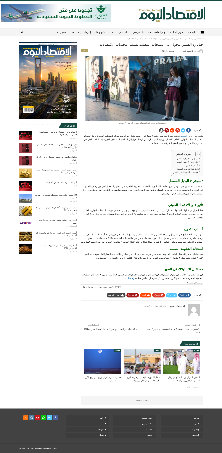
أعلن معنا (195, 435)
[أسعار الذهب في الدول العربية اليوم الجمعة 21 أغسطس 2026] (25, 236)
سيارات (101, 435)
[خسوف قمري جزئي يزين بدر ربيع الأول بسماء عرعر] (102, 361)
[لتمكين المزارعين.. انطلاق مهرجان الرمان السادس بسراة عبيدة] (181, 361)
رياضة (102, 418)
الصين (184, 136)
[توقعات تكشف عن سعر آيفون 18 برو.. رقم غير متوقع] (25, 160)
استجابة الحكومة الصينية (187, 169)
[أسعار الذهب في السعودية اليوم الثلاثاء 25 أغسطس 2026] (25, 249)
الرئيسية (191, 32)
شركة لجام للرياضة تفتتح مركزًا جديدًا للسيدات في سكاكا (111, 329)
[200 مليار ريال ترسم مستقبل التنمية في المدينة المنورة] (25, 198)
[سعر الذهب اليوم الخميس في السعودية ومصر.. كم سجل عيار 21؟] (25, 173)
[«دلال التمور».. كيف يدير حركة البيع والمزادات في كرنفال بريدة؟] (142, 361)
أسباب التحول (192, 165)
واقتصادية (129, 278)
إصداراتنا (195, 429)
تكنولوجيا (100, 32)
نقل (112, 32)
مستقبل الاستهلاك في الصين (185, 172)
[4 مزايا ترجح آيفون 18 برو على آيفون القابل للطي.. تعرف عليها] (25, 135)
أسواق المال (178, 32)
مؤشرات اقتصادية (158, 32)
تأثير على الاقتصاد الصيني (187, 162)
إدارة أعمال (85, 32)
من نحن (196, 418)
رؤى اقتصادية (147, 418)
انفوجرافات (61, 32)
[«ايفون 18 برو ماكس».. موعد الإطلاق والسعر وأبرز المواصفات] (25, 148)
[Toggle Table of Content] (196, 154)
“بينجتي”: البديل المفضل (187, 158)
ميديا (72, 32)
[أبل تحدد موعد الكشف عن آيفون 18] (25, 186)
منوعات (84, 50)
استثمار (123, 32)
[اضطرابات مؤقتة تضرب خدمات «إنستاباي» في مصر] (25, 224)
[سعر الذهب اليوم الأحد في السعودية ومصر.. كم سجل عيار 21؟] (25, 211)
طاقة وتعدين (138, 32)
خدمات (101, 424)
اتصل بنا (196, 424)
